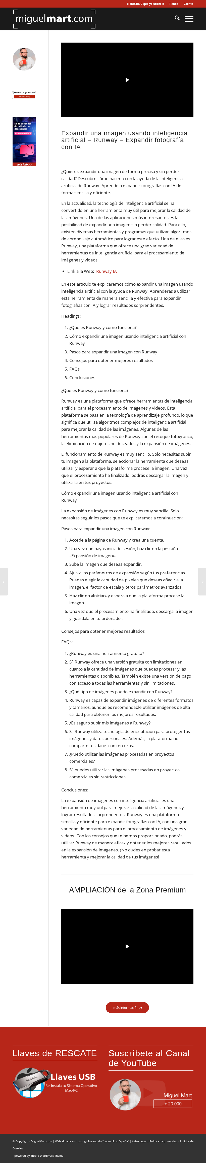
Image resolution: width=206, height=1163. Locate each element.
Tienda (173, 4)
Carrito (188, 4)
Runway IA (106, 271)
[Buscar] (175, 18)
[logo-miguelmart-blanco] (54, 18)
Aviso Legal (139, 1141)
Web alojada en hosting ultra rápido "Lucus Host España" (92, 1141)
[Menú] (186, 18)
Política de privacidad (163, 1141)
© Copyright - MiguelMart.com (32, 1141)
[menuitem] (145, 4)
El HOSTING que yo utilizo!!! (145, 4)
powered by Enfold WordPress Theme (38, 1155)
